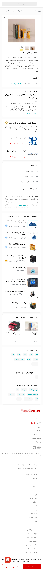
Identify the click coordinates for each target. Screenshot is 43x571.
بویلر (36, 510)
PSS (31, 355)
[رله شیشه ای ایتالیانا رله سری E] (32, 294)
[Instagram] (39, 447)
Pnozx (36, 359)
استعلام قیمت (16, 84)
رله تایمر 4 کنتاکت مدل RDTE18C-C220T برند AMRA (16, 280)
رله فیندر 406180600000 (17, 244)
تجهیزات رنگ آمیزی (31, 475)
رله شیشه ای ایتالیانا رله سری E (15, 291)
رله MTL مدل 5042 (19, 268)
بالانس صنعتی (33, 517)
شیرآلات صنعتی (32, 498)
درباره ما (38, 427)
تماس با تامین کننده (32, 567)
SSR (36, 399)
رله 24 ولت (21, 394)
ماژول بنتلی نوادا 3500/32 (32, 334)
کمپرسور (34, 478)
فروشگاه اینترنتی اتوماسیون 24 (15, 151)
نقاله (36, 490)
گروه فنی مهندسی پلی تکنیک (16, 138)
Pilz (37, 355)
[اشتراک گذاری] (4, 17)
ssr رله (19, 399)
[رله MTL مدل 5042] (32, 271)
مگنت (35, 506)
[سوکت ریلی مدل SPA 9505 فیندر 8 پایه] (32, 224)
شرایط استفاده (36, 438)
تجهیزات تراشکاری (32, 549)
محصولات (28, 11)
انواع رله (24, 390)
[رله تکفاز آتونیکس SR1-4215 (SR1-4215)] (32, 259)
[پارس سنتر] (30, 410)
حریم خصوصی (36, 434)
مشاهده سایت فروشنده (31, 113)
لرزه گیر (35, 502)
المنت (35, 526)
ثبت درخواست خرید (11, 567)
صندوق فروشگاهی (32, 530)
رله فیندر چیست (33, 394)
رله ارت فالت (28, 399)
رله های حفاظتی (19, 359)
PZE (13, 355)
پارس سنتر (38, 11)
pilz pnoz (35, 364)
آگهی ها (36, 423)
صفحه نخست (37, 419)
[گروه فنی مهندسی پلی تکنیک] (32, 141)
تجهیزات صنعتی (17, 11)
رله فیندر (11, 394)
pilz (37, 377)
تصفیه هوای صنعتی (31, 545)
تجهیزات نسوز (33, 541)
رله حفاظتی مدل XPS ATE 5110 (13, 334)
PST (18, 355)
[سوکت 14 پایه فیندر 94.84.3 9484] (32, 236)
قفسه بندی (34, 514)
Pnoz (29, 359)
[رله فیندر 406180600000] (32, 247)
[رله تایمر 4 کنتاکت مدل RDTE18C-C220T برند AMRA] (32, 282)
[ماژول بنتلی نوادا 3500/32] (30, 326)
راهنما (39, 431)
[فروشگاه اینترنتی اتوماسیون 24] (32, 154)
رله (17, 390)
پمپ (36, 495)
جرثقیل (35, 486)
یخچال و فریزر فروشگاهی (30, 534)
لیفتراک (35, 482)
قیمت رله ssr (34, 390)
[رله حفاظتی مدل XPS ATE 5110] (13, 326)
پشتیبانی (38, 442)
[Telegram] (34, 447)
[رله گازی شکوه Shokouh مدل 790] (32, 306)
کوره (36, 521)
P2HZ (25, 355)
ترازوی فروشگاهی (32, 537)
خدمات (21, 317)
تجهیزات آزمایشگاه (31, 553)
